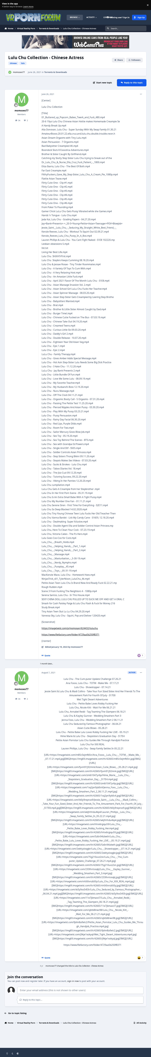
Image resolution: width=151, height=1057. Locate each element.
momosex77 (19, 72)
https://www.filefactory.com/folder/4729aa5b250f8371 (70, 634)
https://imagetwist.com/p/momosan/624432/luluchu (70, 628)
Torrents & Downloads (55, 72)
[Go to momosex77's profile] (9, 72)
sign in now (73, 981)
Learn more (5, 5)
